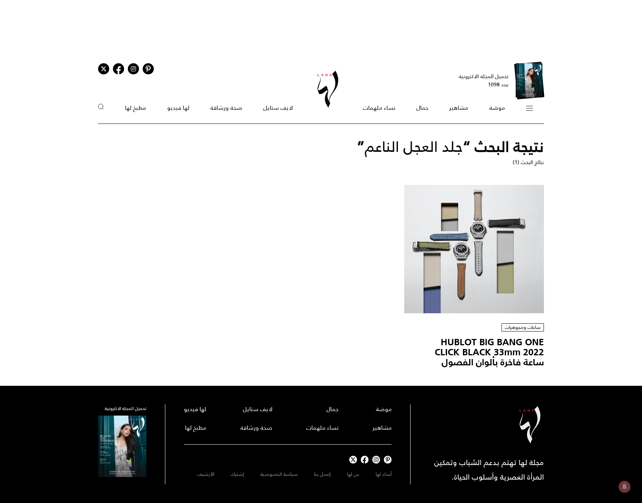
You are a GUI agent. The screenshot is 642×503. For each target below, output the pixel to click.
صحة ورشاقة (226, 107)
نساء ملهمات (379, 107)
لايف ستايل (278, 107)
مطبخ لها (135, 107)
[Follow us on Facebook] (365, 460)
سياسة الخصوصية (279, 474)
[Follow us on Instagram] (133, 69)
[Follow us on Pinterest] (148, 68)
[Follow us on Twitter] (104, 69)
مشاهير (458, 107)
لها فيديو (178, 107)
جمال (422, 107)
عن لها (353, 474)
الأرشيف (205, 474)
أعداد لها (384, 474)
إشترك (237, 474)
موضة (497, 107)
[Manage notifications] (624, 487)
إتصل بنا (322, 474)
